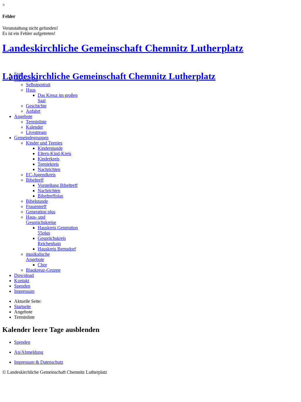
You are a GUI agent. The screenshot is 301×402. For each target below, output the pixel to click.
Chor (42, 264)
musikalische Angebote (38, 257)
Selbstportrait (38, 84)
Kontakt (21, 280)
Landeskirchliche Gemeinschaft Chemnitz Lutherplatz (122, 48)
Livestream (36, 132)
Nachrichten (49, 169)
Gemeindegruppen (31, 137)
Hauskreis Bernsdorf (57, 248)
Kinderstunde (50, 148)
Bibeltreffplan (50, 195)
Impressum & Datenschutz (38, 362)
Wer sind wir (26, 79)
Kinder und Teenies (44, 142)
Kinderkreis (48, 158)
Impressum (24, 291)
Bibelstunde (37, 201)
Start (18, 74)
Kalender (34, 126)
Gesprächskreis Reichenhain (52, 241)
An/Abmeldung (28, 352)
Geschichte (36, 105)
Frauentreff (36, 206)
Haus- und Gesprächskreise (41, 220)
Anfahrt (33, 111)
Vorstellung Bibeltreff (58, 185)
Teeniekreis (48, 164)
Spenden (22, 285)
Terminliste (36, 121)
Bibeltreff (35, 179)
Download (24, 275)
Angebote (23, 116)
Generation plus (40, 211)
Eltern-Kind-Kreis (54, 153)
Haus (31, 89)
